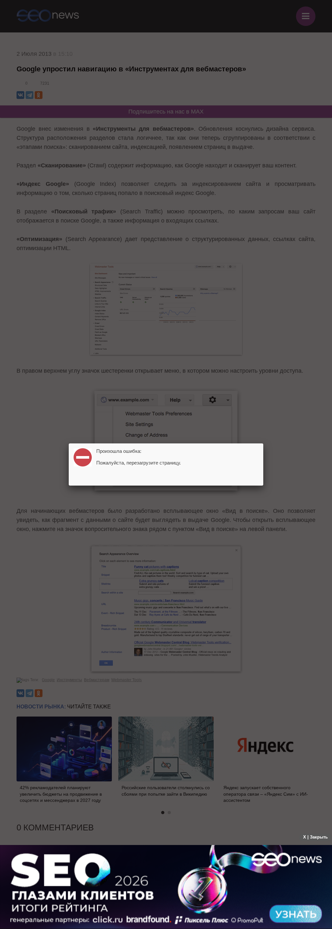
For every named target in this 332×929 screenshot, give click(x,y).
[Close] (263, 443)
